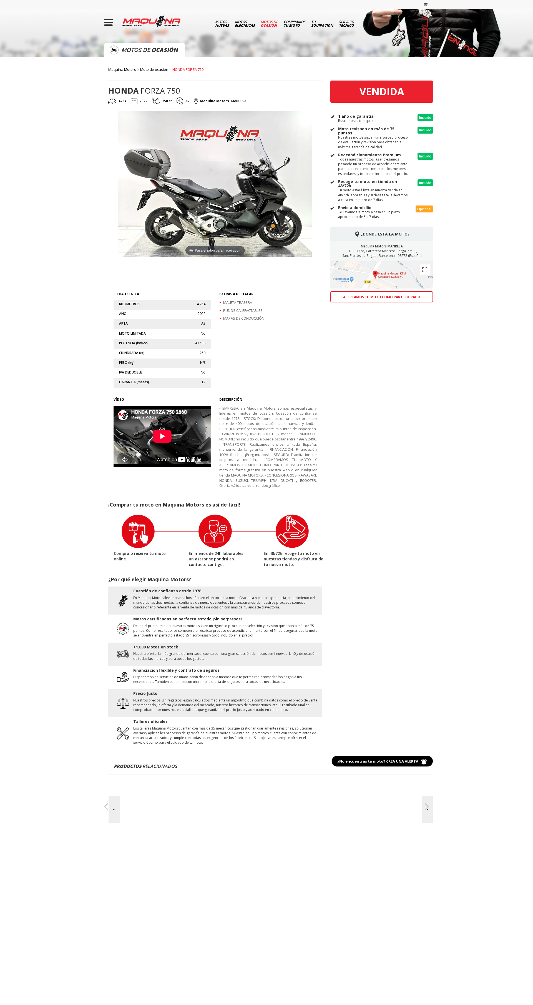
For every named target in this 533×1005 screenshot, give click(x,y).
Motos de (269, 23)
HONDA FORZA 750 (187, 69)
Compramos (294, 23)
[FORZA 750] (164, 276)
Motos (222, 23)
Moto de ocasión (154, 69)
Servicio (346, 23)
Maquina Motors (122, 69)
